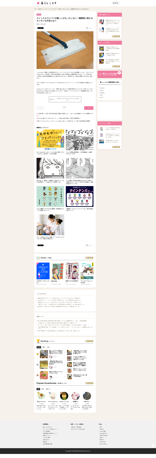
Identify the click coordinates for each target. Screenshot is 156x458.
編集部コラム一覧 (42, 9)
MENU (116, 3)
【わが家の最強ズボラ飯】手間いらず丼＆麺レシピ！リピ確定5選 (112, 61)
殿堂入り (48, 389)
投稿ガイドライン (47, 435)
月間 (48, 347)
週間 (44, 347)
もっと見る (89, 257)
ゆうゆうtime (102, 441)
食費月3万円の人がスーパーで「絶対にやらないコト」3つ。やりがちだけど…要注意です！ (59, 298)
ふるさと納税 (103, 431)
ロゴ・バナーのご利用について (50, 429)
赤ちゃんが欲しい (103, 444)
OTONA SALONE (103, 435)
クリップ (89, 28)
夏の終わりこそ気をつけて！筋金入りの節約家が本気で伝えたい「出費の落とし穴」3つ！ (59, 306)
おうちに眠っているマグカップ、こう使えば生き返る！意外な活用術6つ (59, 118)
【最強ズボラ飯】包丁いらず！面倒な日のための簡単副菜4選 (112, 48)
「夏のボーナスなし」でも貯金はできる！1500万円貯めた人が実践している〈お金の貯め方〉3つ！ (61, 304)
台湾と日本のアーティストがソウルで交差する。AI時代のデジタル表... (112, 136)
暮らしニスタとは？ (47, 427)
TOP (35, 9)
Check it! (102, 429)
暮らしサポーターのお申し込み (78, 429)
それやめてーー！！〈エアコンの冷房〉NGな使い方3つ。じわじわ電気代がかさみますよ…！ (60, 300)
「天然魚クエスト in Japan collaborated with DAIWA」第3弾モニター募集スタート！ (58, 323)
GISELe (101, 437)
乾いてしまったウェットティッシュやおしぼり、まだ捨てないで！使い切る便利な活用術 (64, 121)
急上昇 (38, 347)
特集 (101, 427)
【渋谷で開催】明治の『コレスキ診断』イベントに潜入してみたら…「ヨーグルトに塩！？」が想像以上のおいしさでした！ (65, 328)
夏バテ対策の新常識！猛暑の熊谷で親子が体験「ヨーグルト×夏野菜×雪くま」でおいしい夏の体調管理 (62, 320)
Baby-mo (102, 439)
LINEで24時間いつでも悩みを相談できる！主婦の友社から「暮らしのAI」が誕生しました (59, 330)
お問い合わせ (46, 439)
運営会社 (45, 441)
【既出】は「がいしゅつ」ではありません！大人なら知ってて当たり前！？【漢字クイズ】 (59, 302)
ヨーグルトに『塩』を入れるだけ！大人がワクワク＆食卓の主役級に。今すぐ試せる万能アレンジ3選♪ (62, 325)
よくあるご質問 (46, 437)
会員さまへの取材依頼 (76, 427)
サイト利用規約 (46, 431)
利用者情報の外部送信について (50, 433)
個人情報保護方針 (47, 444)
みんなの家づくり (103, 433)
